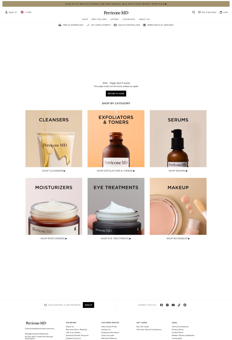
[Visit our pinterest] (185, 305)
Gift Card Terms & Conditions (149, 329)
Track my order (107, 335)
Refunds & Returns (109, 338)
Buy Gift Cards (143, 327)
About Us (70, 327)
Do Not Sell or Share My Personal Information (39, 338)
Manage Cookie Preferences (36, 334)
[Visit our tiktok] (179, 305)
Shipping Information (110, 332)
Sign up (88, 305)
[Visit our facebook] (161, 305)
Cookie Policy (177, 332)
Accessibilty (177, 338)
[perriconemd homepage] (116, 12)
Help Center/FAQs (109, 327)
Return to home (116, 94)
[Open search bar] (193, 12)
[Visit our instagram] (167, 305)
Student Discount (73, 338)
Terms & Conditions (180, 327)
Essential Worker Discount (77, 335)
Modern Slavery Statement (183, 335)
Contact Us (106, 329)
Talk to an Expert (73, 332)
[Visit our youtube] (173, 305)
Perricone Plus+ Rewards (76, 329)
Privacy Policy (178, 329)
